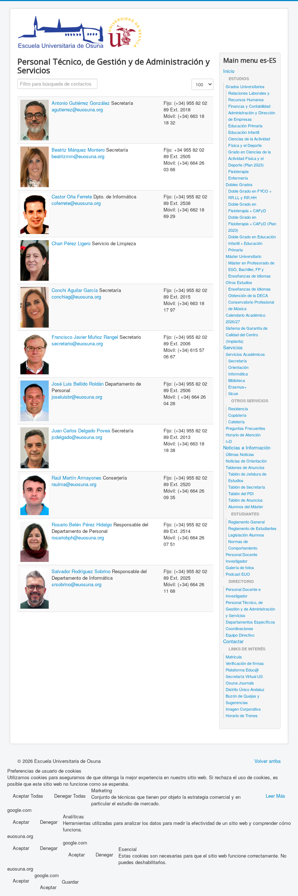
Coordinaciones (239, 628)
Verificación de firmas (245, 663)
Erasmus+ (237, 387)
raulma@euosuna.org (74, 484)
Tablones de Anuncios (245, 467)
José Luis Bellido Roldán (78, 383)
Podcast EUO (238, 574)
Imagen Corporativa (243, 709)
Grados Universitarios (245, 86)
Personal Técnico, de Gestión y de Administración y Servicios (250, 608)
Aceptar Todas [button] (28, 795)
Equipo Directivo (240, 635)
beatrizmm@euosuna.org (78, 156)
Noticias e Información (246, 447)
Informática (238, 374)
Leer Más (275, 795)
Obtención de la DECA (248, 295)
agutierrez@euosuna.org (77, 109)
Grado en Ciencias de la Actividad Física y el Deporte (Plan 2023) (249, 158)
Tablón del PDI (241, 493)
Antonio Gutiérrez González (81, 102)
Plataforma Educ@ (242, 670)
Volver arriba (267, 760)
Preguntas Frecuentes (245, 428)
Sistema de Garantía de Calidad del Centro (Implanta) (246, 334)
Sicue (233, 393)
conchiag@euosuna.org (76, 296)
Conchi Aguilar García (75, 290)
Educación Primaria (245, 125)
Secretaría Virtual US (244, 676)
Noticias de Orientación (246, 461)
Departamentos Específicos (250, 622)
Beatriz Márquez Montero (79, 149)
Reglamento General (246, 522)
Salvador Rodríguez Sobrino (82, 571)
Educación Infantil (243, 132)
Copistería (237, 415)
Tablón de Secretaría (246, 487)
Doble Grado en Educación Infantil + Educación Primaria (252, 243)
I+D (229, 441)
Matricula (234, 656)
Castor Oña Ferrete (72, 196)
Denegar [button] (48, 821)
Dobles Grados (239, 184)
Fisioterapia (238, 171)
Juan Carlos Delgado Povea (82, 430)
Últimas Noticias (240, 454)
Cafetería (236, 421)
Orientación (238, 367)
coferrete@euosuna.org (76, 203)
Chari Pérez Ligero (72, 243)
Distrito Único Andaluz (245, 689)
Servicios (233, 347)
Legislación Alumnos (246, 535)
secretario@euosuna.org (77, 343)
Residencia (238, 408)
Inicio (228, 71)
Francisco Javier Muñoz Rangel (86, 336)
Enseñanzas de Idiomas (249, 289)
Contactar (233, 641)
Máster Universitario (243, 256)
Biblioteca (236, 380)
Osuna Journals (240, 683)
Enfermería (238, 178)
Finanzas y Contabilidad (249, 106)
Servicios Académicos (245, 354)
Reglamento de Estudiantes (252, 528)
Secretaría (237, 360)
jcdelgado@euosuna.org (77, 436)
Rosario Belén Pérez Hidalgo (82, 524)
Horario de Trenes (242, 715)
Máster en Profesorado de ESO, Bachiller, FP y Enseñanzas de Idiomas (251, 269)
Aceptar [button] (21, 821)
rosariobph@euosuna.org (78, 537)
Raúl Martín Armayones (77, 477)
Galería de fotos (240, 567)
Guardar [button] (70, 882)
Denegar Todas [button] (70, 795)
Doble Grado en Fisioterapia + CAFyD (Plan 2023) (252, 223)
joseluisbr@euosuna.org (77, 396)
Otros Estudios (239, 282)
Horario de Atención (243, 434)
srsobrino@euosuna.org (76, 584)
